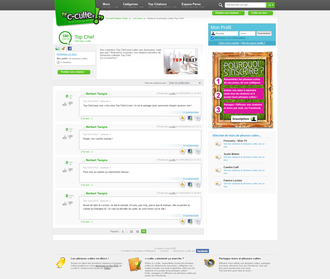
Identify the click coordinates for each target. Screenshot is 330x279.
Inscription (241, 119)
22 (137, 231)
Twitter (107, 268)
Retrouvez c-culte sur (184, 251)
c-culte (172, 93)
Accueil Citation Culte (117, 18)
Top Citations (162, 5)
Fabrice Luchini (233, 180)
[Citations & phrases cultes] (79, 27)
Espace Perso (193, 5)
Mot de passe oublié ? (253, 43)
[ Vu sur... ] (86, 118)
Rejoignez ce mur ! (67, 54)
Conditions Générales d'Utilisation (138, 251)
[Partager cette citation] (190, 118)
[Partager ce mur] (70, 49)
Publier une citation (227, 12)
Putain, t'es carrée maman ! (98, 136)
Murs (111, 5)
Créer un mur (259, 12)
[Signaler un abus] (182, 118)
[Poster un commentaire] (198, 118)
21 (131, 231)
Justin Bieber (231, 154)
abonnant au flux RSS (107, 265)
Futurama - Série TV (235, 140)
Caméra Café (231, 167)
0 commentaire (191, 112)
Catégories (133, 5)
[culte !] (64, 105)
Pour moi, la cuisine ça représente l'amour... (106, 169)
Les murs (137, 18)
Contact (165, 251)
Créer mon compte (229, 43)
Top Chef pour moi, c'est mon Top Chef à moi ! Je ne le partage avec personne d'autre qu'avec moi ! (137, 103)
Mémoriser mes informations (230, 38)
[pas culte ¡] (70, 105)
